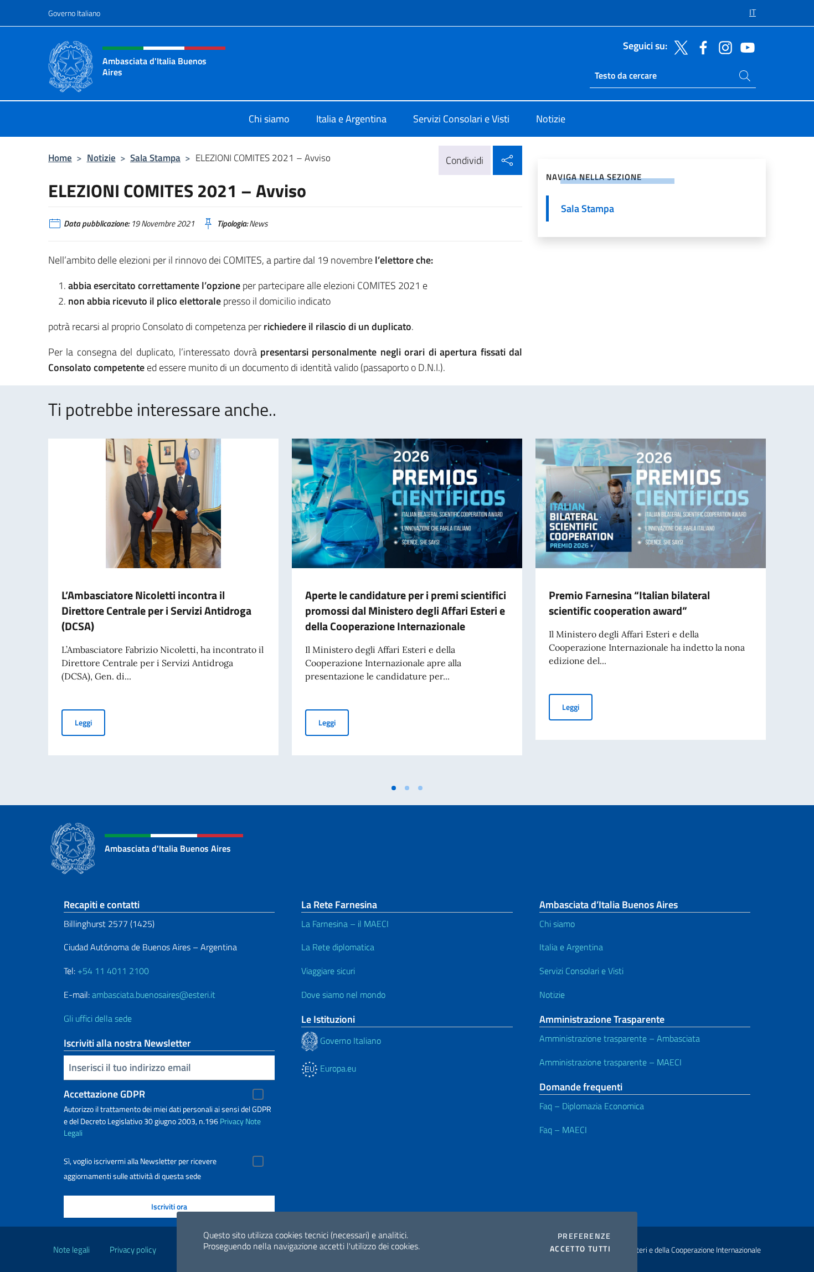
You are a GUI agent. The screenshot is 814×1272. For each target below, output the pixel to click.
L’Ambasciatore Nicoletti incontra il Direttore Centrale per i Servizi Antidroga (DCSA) (156, 610)
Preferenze (584, 1236)
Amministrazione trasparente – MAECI (610, 1062)
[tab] (393, 788)
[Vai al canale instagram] (723, 46)
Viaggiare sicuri (328, 970)
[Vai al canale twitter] (678, 46)
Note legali (71, 1249)
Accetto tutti (580, 1249)
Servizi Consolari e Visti (581, 970)
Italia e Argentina (571, 947)
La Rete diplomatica (337, 947)
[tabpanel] (163, 608)
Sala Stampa (155, 157)
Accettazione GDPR (104, 1093)
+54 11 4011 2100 (112, 970)
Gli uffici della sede (98, 1018)
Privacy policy (133, 1249)
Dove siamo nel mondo (343, 994)
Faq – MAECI (563, 1129)
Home (60, 157)
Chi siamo (557, 923)
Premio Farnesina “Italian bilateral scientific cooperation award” (629, 602)
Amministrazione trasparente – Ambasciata (619, 1038)
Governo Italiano (74, 13)
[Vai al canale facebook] (700, 46)
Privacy (232, 1121)
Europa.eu (337, 1068)
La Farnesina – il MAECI (345, 923)
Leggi (90, 722)
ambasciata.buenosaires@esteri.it (153, 994)
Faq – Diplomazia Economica (591, 1106)
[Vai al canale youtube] (745, 46)
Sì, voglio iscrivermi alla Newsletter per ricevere (140, 1161)
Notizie (101, 157)
